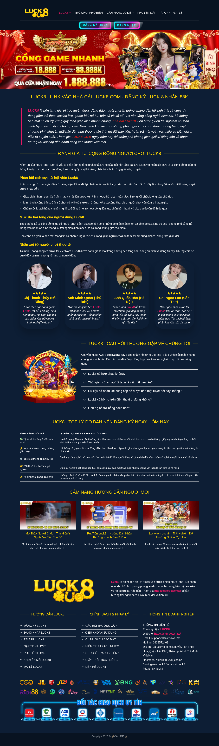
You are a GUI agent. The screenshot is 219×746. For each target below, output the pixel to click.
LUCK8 (63, 12)
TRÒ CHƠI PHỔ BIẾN (88, 12)
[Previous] (9, 59)
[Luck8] (37, 13)
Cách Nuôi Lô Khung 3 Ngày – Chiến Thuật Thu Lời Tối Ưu (123, 535)
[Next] (210, 59)
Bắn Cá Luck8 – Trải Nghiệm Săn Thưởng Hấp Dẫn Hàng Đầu (184, 535)
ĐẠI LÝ (178, 12)
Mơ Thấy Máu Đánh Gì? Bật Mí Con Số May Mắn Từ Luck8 (61, 535)
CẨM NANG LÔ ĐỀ (119, 12)
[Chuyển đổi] (84, 374)
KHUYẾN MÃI (146, 12)
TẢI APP (164, 12)
